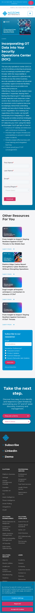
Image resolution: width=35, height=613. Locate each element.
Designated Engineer (22, 480)
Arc (3, 494)
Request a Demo (11, 416)
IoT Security (6, 543)
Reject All (17, 603)
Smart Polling (7, 503)
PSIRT (4, 510)
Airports (5, 560)
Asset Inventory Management (7, 534)
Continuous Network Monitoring (6, 528)
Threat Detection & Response (8, 522)
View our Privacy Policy (10, 367)
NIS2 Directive (23, 533)
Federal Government (6, 570)
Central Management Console (7, 482)
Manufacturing (7, 575)
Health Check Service (22, 488)
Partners (21, 576)
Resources (22, 579)
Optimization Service (22, 493)
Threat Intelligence (8, 500)
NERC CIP (21, 530)
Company (21, 566)
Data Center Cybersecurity (7, 547)
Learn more (6, 249)
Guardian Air (6, 490)
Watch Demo (10, 422)
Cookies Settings (17, 598)
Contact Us (22, 573)
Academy (21, 560)
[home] (10, 13)
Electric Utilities (7, 563)
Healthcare (6, 566)
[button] (30, 13)
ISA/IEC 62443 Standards (23, 525)
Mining (4, 581)
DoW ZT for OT (23, 522)
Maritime (5, 578)
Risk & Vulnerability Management (8, 539)
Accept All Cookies (17, 609)
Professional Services (22, 475)
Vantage (5, 477)
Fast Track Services (24, 484)
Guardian (5, 487)
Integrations (6, 507)
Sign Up (31, 2)
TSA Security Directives (22, 542)
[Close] (33, 584)
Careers (20, 563)
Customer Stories (24, 570)
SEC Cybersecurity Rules (24, 537)
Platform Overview (8, 474)
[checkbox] (17, 354)
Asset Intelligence (8, 497)
